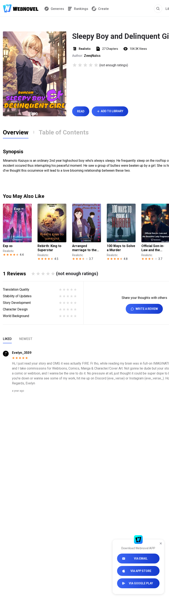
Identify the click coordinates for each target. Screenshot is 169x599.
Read (80, 111)
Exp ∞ (8, 246)
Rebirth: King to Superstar (49, 248)
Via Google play (141, 583)
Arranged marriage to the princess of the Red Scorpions (84, 248)
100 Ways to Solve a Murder (121, 248)
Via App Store (140, 571)
